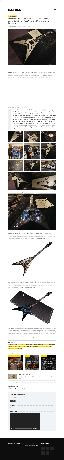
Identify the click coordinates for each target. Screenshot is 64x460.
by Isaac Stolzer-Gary (12, 26)
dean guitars (52, 344)
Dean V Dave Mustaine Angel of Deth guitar (30, 282)
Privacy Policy (36, 447)
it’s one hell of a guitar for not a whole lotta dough (24, 287)
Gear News (27, 356)
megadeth (29, 346)
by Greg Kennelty (13, 367)
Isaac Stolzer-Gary (26, 374)
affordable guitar (13, 344)
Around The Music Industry (15, 356)
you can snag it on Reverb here (39, 335)
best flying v (21, 344)
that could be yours (41, 238)
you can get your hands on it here (26, 192)
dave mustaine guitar (38, 344)
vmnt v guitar (19, 348)
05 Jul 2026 (12, 367)
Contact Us (30, 447)
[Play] (11, 428)
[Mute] (36, 428)
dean (46, 344)
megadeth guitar (36, 346)
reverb (43, 346)
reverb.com (48, 346)
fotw (24, 346)
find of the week (12, 346)
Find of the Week (12, 16)
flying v (19, 346)
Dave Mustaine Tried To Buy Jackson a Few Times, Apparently (15, 363)
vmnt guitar (11, 348)
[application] (25, 421)
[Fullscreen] (38, 428)
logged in (15, 388)
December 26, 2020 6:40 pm (23, 26)
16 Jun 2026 (28, 367)
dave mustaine (29, 344)
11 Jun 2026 (45, 367)
